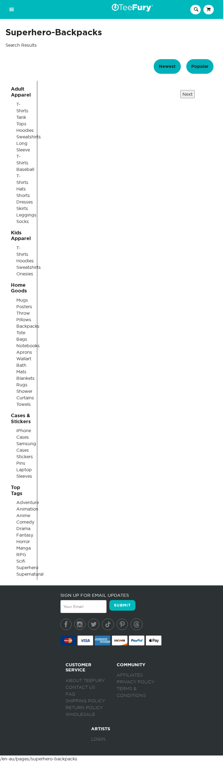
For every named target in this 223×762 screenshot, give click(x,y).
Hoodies (25, 130)
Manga (23, 548)
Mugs (22, 300)
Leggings (26, 215)
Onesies (24, 273)
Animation (27, 509)
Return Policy (84, 708)
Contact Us (80, 687)
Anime (23, 515)
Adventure (27, 502)
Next (187, 94)
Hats (21, 189)
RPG (21, 554)
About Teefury (85, 680)
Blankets (25, 378)
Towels (23, 404)
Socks (22, 221)
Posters (24, 306)
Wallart (23, 358)
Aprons (24, 352)
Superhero (27, 567)
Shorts (23, 195)
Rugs (21, 384)
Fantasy (24, 535)
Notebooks (28, 345)
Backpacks (27, 326)
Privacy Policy (135, 682)
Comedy (25, 522)
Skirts (22, 208)
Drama (23, 528)
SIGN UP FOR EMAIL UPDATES (94, 595)
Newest (167, 66)
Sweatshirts (28, 136)
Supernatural (30, 574)
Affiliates (130, 675)
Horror (23, 541)
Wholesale (80, 714)
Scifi (20, 561)
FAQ (70, 694)
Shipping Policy (85, 701)
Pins (20, 463)
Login (98, 739)
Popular (200, 66)
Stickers (24, 456)
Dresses (24, 202)
